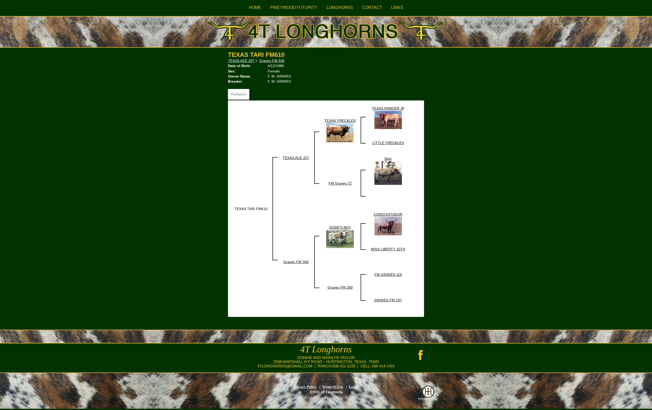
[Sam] (388, 173)
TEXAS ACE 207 (241, 61)
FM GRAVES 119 (388, 275)
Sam (388, 159)
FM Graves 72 (340, 183)
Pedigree (238, 94)
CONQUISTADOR (388, 214)
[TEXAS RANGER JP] (388, 120)
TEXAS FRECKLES (340, 121)
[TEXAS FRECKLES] (340, 132)
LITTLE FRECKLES (388, 143)
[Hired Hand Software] (428, 393)
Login (353, 387)
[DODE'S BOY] (340, 239)
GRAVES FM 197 (388, 300)
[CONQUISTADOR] (388, 226)
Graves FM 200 (340, 287)
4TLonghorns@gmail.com (285, 366)
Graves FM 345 (271, 61)
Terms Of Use (332, 387)
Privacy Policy (305, 387)
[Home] (326, 30)
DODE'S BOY (340, 227)
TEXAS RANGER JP (388, 108)
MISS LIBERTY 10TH (388, 249)
